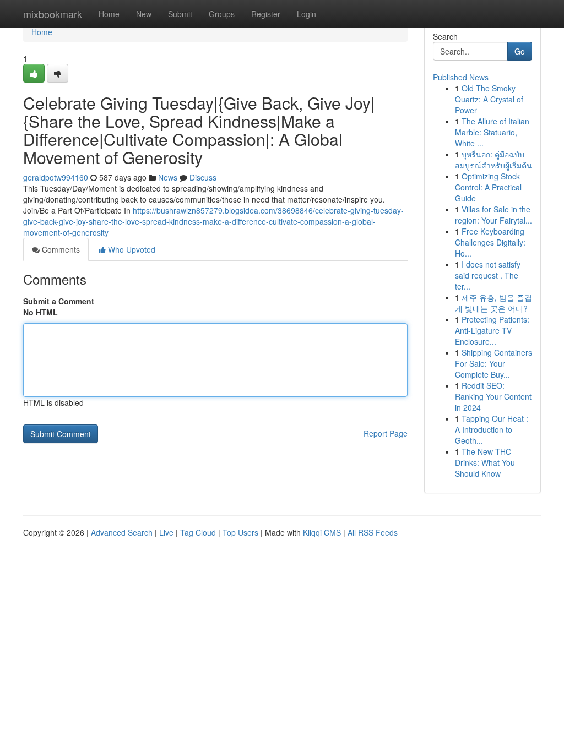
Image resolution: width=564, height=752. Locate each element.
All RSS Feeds (373, 532)
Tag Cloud (198, 532)
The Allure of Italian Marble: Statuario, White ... (492, 132)
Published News (461, 77)
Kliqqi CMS (322, 532)
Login (306, 13)
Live (166, 532)
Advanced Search (122, 532)
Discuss (202, 177)
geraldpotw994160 (55, 177)
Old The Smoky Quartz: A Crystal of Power (489, 99)
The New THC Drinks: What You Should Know (485, 462)
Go (519, 51)
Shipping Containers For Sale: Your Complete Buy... (493, 363)
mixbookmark (52, 14)
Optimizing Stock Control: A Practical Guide (488, 187)
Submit (180, 13)
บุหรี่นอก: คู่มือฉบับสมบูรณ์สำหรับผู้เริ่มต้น (493, 160)
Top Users (240, 532)
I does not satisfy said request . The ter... (487, 275)
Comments (60, 249)
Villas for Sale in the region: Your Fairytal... (493, 215)
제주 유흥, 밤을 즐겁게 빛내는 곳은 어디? (493, 303)
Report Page (386, 433)
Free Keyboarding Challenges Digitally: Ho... (490, 242)
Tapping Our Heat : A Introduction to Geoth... (491, 429)
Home (109, 13)
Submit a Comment (58, 301)
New (143, 13)
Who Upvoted (130, 249)
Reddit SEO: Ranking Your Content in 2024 (493, 396)
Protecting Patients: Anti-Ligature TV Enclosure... (492, 330)
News (167, 177)
